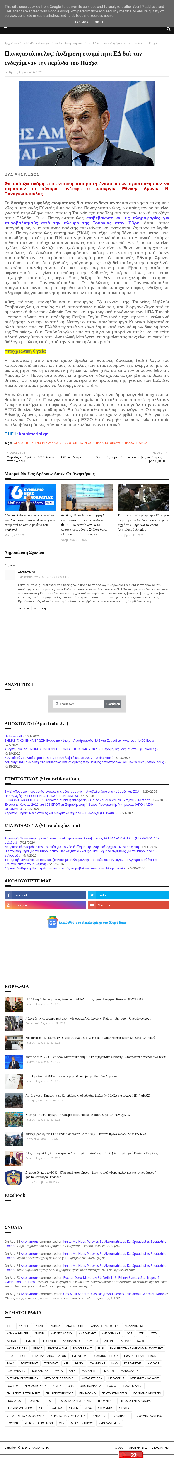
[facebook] (45, 895)
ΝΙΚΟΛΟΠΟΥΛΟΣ (35, 1386)
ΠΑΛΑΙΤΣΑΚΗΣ (132, 1386)
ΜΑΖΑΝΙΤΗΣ (90, 1371)
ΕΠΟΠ (22, 1356)
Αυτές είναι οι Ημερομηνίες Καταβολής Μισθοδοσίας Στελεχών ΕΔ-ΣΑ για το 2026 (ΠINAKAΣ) (87, 1095)
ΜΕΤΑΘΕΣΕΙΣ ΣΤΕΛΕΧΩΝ (60, 1378)
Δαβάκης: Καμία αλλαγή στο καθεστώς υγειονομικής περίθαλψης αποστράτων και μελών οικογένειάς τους (84, 762)
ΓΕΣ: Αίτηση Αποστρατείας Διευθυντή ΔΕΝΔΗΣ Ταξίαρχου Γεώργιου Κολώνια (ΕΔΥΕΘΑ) (84, 999)
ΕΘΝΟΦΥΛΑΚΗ (57, 1348)
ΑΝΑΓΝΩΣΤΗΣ (75, 1326)
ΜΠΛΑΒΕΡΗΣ (116, 1378)
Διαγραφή (40, 608)
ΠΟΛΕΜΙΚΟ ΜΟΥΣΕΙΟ (147, 1393)
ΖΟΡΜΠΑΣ (51, 1363)
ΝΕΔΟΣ (89, 443)
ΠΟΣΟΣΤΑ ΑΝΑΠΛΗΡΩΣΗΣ (75, 1401)
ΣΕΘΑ (88, 1408)
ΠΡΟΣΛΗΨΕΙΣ (106, 1401)
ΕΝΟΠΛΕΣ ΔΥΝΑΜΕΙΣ (48, 443)
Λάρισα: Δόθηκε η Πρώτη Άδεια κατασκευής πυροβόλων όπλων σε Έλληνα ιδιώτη (66, 868)
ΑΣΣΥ (153, 1333)
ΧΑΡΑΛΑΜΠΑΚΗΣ (109, 1423)
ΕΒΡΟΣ (29, 443)
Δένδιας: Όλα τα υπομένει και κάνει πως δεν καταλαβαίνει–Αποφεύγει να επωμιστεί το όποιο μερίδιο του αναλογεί (30, 522)
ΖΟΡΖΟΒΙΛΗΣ (29, 1363)
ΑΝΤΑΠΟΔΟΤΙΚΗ (62, 1333)
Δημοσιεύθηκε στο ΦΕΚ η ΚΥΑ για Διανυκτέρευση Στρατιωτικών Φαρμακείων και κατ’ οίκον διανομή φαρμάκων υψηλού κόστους (90, 1174)
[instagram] (45, 905)
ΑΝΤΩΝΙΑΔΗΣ (111, 1333)
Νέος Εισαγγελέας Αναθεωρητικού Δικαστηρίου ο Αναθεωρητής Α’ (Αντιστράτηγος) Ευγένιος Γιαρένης (91, 1153)
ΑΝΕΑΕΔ (39, 1333)
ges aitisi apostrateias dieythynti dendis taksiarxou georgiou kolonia (115, 1294)
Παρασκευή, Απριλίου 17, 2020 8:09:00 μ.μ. (43, 577)
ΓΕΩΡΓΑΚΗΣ (49, 1341)
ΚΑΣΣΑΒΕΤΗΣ (133, 1363)
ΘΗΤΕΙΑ (78, 443)
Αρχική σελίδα (14, 43)
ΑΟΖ (129, 1333)
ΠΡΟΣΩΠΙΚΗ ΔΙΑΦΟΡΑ (136, 1401)
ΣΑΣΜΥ (73, 1408)
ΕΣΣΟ (67, 443)
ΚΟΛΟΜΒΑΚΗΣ (16, 1371)
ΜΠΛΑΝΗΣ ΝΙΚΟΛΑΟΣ (144, 1378)
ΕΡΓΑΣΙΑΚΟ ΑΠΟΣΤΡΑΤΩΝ (49, 1356)
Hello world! (13, 736)
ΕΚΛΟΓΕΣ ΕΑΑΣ (82, 1348)
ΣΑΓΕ (42, 1408)
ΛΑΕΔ (72, 1371)
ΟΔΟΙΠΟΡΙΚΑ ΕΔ (90, 1386)
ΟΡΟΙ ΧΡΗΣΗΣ (138, 1448)
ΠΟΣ (49, 1401)
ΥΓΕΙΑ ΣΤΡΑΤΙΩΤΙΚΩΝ (39, 1423)
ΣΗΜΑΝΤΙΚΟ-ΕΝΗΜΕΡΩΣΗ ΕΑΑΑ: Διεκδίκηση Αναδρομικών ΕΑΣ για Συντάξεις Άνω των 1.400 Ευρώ (79, 740)
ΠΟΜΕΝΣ (34, 1401)
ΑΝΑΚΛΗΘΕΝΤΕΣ (17, 1333)
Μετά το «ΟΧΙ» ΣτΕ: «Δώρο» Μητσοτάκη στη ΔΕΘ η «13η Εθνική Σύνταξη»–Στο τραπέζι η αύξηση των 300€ (95, 1057)
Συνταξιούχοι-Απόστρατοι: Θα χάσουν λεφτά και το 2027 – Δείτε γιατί (59, 758)
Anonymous (30, 1241)
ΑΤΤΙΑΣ (12, 1341)
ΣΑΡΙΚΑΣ (57, 1408)
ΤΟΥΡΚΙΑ (31, 43)
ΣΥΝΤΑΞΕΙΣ (98, 1416)
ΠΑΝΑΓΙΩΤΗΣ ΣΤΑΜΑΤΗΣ (23, 1393)
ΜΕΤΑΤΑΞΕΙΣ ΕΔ (92, 1378)
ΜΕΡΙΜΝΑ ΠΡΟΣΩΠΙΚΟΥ (22, 1378)
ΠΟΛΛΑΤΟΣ (14, 1401)
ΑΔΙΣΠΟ (24, 1326)
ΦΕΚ (61, 1423)
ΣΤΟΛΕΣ (124, 1408)
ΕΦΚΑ (10, 1363)
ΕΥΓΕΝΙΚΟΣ (79, 1356)
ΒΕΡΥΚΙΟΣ (29, 1341)
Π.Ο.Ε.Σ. (112, 1386)
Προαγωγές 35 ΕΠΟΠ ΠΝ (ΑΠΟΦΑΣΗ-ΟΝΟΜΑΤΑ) (41, 796)
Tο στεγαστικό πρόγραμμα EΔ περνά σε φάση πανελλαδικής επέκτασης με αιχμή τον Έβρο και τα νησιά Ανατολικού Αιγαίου (143, 522)
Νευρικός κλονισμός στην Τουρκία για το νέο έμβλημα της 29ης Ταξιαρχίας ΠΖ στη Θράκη (72, 847)
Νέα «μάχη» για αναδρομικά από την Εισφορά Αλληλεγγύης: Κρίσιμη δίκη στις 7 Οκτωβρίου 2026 (88, 1018)
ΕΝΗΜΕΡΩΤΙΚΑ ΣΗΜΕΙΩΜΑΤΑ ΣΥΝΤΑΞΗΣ (136, 1348)
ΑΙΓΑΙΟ (18, 443)
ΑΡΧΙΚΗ (119, 1448)
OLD (10, 1326)
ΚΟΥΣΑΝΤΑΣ (40, 1371)
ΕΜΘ (101, 1348)
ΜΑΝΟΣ (109, 1371)
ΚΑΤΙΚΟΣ (153, 1363)
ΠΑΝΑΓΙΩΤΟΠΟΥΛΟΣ (109, 443)
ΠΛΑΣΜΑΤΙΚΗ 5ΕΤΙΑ (114, 1393)
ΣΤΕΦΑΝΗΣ (105, 1408)
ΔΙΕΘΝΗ (109, 1341)
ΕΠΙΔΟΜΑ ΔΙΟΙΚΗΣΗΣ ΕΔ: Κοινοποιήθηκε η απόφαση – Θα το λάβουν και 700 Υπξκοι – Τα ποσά (77, 800)
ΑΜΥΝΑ (55, 1326)
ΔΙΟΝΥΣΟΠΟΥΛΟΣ (133, 1341)
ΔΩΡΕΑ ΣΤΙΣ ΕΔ (17, 1348)
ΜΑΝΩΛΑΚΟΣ (129, 1371)
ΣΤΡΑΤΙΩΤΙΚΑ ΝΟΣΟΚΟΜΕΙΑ (25, 1416)
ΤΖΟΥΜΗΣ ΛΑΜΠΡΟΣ (149, 1416)
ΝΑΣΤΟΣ (13, 1386)
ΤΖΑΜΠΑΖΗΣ (120, 1416)
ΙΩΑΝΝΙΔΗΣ (97, 1363)
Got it (100, 22)
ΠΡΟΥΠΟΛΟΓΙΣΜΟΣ (20, 1408)
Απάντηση (24, 608)
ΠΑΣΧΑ (129, 443)
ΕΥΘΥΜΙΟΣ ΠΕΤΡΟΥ (105, 1356)
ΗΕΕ (66, 1363)
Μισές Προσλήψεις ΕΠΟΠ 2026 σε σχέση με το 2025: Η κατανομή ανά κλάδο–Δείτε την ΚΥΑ (85, 1134)
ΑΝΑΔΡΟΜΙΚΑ (134, 1326)
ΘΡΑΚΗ (79, 1363)
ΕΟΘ (10, 1356)
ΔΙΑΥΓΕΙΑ (92, 1341)
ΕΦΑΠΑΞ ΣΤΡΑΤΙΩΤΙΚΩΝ (140, 1356)
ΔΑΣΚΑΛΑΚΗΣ (71, 1341)
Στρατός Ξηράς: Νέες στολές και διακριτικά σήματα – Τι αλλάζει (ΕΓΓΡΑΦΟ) (61, 813)
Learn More (80, 22)
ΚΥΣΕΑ (59, 1371)
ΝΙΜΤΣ (57, 1386)
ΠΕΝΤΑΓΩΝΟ (87, 1393)
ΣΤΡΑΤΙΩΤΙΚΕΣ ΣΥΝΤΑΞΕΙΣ (68, 1416)
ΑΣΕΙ (141, 1333)
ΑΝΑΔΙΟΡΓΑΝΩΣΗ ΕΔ (104, 1326)
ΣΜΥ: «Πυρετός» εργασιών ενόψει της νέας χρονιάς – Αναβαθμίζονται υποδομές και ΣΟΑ (72, 791)
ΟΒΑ (71, 1386)
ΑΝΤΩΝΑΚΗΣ (87, 1333)
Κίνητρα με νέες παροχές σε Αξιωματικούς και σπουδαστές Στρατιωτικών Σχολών (77, 1114)
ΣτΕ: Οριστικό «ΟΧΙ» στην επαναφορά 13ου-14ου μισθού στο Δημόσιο (71, 1076)
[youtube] (128, 905)
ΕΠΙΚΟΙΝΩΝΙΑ (160, 1448)
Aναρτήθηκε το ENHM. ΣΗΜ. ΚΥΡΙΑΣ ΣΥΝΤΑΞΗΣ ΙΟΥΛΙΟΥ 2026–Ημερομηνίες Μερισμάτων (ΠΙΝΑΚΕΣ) (80, 749)
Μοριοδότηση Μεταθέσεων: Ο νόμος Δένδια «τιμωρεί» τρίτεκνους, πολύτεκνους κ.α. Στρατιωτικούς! (90, 1037)
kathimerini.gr (33, 433)
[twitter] (128, 895)
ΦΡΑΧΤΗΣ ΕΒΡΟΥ (81, 1423)
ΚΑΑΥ (114, 1363)
